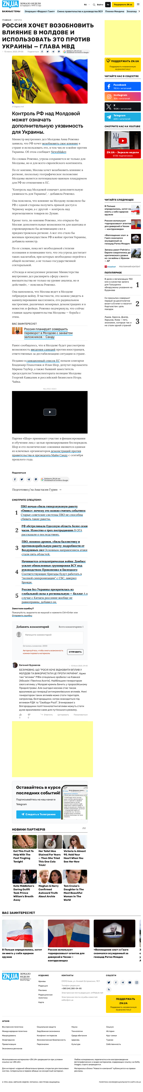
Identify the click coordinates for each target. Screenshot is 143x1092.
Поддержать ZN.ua (123, 4)
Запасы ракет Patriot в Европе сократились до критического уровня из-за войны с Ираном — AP (117, 255)
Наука (74, 1027)
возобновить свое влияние (60, 143)
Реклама (42, 990)
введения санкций (43, 349)
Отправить (75, 652)
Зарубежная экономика (48, 1031)
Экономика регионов (12, 1048)
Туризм (109, 1040)
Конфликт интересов (47, 1035)
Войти (100, 4)
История (110, 1031)
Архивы (42, 981)
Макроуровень (9, 1035)
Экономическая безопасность (51, 1040)
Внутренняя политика (12, 1027)
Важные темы (11, 11)
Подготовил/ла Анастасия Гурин (34, 489)
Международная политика (14, 1031)
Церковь (75, 1040)
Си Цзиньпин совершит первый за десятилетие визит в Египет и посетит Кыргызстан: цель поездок (118, 304)
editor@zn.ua (67, 1000)
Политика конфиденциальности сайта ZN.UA (120, 1082)
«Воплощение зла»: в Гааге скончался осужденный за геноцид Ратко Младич (117, 239)
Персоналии (43, 1044)
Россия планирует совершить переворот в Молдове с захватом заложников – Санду (48, 333)
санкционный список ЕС (43, 360)
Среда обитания (79, 1035)
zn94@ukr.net (97, 993)
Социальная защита (46, 1027)
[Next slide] (139, 11)
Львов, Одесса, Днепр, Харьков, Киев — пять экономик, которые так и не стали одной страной (118, 321)
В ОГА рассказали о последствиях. (55, 530)
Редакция (43, 986)
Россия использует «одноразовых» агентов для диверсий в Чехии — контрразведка (118, 224)
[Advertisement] (52, 749)
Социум (110, 1027)
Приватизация (9, 1044)
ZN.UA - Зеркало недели (123, 152)
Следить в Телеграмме (41, 814)
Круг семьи (111, 1035)
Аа (108, 4)
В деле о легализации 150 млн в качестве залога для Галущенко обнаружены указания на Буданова (119, 284)
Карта (41, 1002)
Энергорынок (8, 1040)
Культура (76, 1044)
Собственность (113, 1044)
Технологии (77, 1031)
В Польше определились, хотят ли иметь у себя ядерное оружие (118, 210)
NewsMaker (58, 152)
